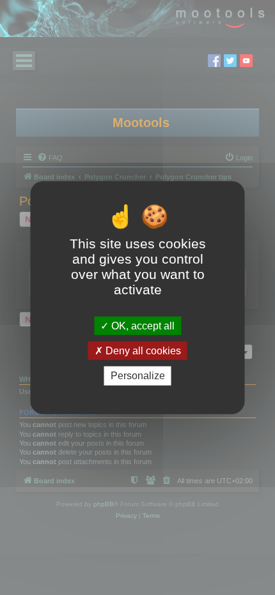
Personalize (138, 375)
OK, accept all (142, 325)
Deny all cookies (142, 350)
